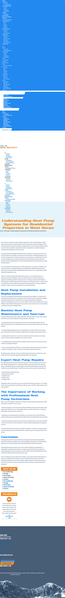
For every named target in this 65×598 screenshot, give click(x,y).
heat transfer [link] (39, 324)
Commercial (5, 31)
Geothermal (5, 27)
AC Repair (5, 8)
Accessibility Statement (7, 4)
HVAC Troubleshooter (7, 42)
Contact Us (5, 44)
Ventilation (5, 25)
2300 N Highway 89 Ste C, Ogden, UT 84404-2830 (11, 130)
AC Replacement (6, 11)
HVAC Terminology (6, 38)
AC (5, 152)
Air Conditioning (6, 6)
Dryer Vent (5, 22)
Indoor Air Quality (6, 16)
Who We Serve (6, 29)
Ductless (4, 18)
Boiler (4, 23)
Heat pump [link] (17, 322)
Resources (5, 34)
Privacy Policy (5, 3)
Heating (4, 12)
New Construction (6, 33)
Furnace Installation (10, 161)
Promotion (5, 99)
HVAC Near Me (6, 36)
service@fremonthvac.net (6, 549)
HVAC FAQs (5, 40)
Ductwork (5, 26)
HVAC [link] (23, 270)
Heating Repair (6, 14)
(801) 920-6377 (8, 147)
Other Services (6, 20)
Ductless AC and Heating (7, 19)
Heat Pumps (5, 15)
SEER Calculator (6, 41)
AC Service (5, 7)
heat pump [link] (7, 244)
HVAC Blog (5, 37)
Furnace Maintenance (10, 163)
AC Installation (5, 10)
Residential (5, 30)
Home (3, 46)
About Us (4, 2)
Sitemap (27, 573)
